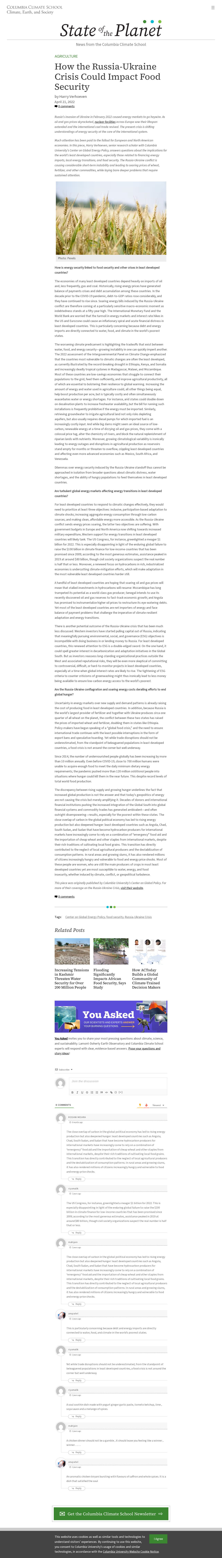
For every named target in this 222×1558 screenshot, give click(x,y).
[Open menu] (213, 8)
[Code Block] (106, 1092)
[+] (121, 1092)
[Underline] (82, 1092)
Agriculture (66, 56)
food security (114, 917)
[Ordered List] (91, 1092)
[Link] (111, 1092)
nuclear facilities (105, 122)
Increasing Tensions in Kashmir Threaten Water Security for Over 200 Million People (72, 979)
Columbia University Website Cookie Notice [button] (131, 1552)
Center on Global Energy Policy (85, 917)
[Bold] (72, 1092)
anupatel (73, 1313)
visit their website (132, 888)
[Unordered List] (96, 1092)
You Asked (61, 1038)
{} (116, 1092)
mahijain (73, 1242)
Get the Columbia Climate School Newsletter (112, 1514)
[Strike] (87, 1092)
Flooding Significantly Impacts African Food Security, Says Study (109, 979)
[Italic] (77, 1092)
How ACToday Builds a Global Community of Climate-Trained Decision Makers (146, 979)
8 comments (66, 106)
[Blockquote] (101, 1092)
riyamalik (73, 1188)
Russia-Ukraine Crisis (138, 917)
